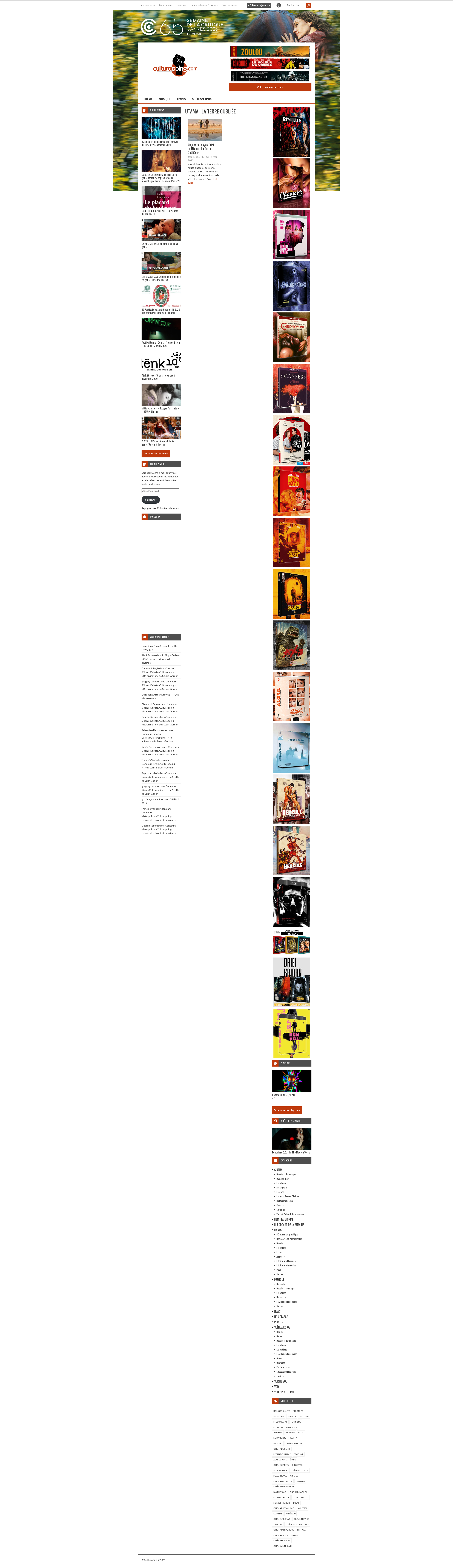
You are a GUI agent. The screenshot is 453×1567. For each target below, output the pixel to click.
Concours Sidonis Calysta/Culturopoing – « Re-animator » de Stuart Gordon (160, 672)
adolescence (280, 1470)
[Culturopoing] (175, 81)
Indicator (297, 1465)
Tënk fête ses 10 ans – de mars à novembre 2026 (158, 376)
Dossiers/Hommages (286, 1174)
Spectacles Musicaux (286, 1371)
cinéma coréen (281, 1465)
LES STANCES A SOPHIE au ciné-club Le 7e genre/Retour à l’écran (161, 278)
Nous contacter (229, 5)
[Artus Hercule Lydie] (291, 823)
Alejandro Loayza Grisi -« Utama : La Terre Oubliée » (201, 149)
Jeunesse (280, 1256)
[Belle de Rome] (291, 463)
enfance (292, 1416)
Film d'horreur (281, 1497)
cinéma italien (280, 1535)
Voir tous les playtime (287, 1110)
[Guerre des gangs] (291, 617)
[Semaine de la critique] (226, 25)
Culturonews (165, 5)
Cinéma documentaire (297, 1524)
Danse (279, 1336)
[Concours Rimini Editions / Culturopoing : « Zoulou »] (270, 52)
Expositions (281, 1349)
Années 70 (290, 1513)
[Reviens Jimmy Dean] (291, 258)
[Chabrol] (291, 720)
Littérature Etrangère (286, 1261)
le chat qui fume (282, 1454)
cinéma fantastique (283, 1530)
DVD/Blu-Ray (282, 1178)
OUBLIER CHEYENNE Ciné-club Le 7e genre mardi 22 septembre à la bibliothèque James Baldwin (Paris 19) (161, 178)
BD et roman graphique (287, 1234)
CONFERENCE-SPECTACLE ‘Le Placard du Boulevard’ (160, 212)
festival (301, 1530)
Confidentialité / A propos (204, 5)
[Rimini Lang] (291, 954)
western (277, 1443)
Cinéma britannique (283, 1508)
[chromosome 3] (291, 361)
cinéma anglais (294, 1443)
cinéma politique (299, 1470)
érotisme (298, 1454)
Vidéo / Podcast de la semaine (290, 1214)
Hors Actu (281, 1297)
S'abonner (150, 499)
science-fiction (281, 1503)
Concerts (280, 1284)
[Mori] (291, 925)
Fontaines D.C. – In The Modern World (291, 1152)
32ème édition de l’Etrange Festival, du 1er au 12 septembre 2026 (160, 143)
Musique (165, 99)
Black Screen (149, 655)
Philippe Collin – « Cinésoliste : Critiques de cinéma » (161, 659)
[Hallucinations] (291, 309)
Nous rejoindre (261, 5)
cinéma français (281, 1540)
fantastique (279, 1492)
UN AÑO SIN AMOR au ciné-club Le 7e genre (160, 245)
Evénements (281, 1187)
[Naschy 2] (291, 566)
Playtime (279, 1322)
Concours (181, 5)
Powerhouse (280, 1476)
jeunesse (277, 1432)
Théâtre (280, 1376)
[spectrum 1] (291, 1057)
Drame (294, 1535)
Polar (278, 1270)
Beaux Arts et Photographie (289, 1239)
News (277, 1311)
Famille (293, 1438)
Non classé (281, 1317)
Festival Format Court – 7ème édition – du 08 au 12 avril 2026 (161, 343)
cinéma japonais (281, 1519)
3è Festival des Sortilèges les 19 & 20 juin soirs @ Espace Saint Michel (161, 311)
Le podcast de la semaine (289, 1225)
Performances (283, 1367)
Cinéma (147, 99)
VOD (276, 1386)
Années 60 (304, 1416)
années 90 (298, 1411)
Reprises (280, 1205)
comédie (277, 1513)
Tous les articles (146, 5)
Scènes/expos (201, 99)
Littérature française (286, 1265)
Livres (181, 99)
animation (278, 1416)
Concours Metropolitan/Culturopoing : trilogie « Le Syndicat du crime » (159, 816)
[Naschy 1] (291, 515)
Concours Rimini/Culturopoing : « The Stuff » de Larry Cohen (160, 777)
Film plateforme (283, 1219)
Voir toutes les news (156, 453)
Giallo (304, 1497)
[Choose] (291, 207)
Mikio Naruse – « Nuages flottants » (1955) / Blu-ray (160, 409)
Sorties (279, 1274)
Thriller (277, 1524)
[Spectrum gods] (291, 771)
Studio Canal (280, 1422)
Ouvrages (280, 1362)
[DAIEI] (291, 1006)
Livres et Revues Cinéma (287, 1196)
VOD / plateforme (284, 1392)
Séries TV (280, 1209)
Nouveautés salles (284, 1201)
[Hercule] (291, 874)
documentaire (301, 1519)
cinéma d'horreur (282, 1481)
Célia (144, 645)
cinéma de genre (281, 1449)
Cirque (279, 1332)
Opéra (279, 1358)
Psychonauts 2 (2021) (283, 1095)
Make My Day (279, 1438)
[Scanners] (291, 412)
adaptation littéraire (284, 1459)
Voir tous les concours (270, 87)
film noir (278, 1427)
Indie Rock (291, 1427)
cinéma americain (282, 1546)
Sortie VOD (280, 1381)
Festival (279, 1192)
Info (278, 5)
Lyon (295, 1497)
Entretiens (281, 1183)
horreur (300, 1481)
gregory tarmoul (150, 681)
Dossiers (280, 1243)
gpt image (147, 799)
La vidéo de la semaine (286, 1301)
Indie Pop (290, 1432)
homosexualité (281, 1411)
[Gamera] (291, 669)
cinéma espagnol (298, 1492)
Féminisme (296, 1422)
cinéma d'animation (283, 1486)
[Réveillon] (291, 155)
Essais (279, 1252)
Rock (301, 1432)
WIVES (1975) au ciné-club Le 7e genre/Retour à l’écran (158, 442)
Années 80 (302, 1508)
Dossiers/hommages (286, 1288)
